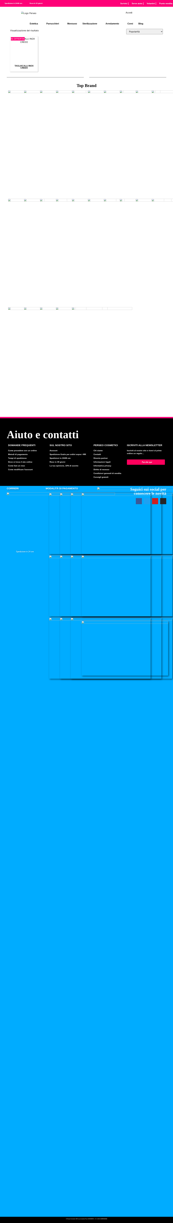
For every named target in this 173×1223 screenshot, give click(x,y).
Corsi (130, 23)
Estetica (34, 23)
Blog (140, 23)
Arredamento (112, 23)
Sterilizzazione (89, 23)
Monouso (72, 23)
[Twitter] (147, 501)
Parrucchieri (52, 23)
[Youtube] (155, 501)
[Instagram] (163, 501)
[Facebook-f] (139, 501)
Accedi (129, 13)
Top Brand (87, 85)
